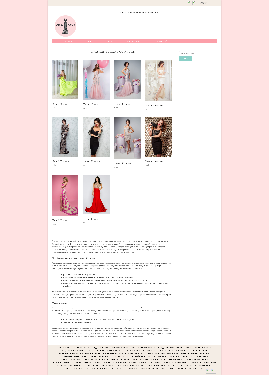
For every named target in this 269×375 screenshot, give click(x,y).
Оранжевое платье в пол (204, 362)
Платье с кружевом (157, 356)
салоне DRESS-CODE (61, 241)
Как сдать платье (136, 12)
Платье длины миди (70, 359)
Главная (68, 41)
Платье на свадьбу (150, 368)
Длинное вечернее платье (73, 356)
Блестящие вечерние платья (101, 365)
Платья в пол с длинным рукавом (162, 365)
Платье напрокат (140, 359)
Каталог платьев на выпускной (107, 350)
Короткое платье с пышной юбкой (129, 356)
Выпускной (161, 41)
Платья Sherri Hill (82, 347)
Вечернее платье (158, 359)
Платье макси (201, 356)
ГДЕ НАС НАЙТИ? (134, 41)
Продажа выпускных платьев (76, 350)
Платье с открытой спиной (96, 359)
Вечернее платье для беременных (120, 362)
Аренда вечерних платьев (170, 347)
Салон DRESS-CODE (105, 250)
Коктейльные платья (113, 353)
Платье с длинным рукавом (177, 362)
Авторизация (151, 12)
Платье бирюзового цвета (70, 353)
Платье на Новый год (63, 362)
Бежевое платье (132, 350)
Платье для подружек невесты (176, 368)
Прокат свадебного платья (88, 362)
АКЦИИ (110, 41)
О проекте (122, 12)
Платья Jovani (64, 347)
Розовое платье (92, 353)
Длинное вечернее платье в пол (196, 353)
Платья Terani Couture (128, 368)
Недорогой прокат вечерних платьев (110, 347)
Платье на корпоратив (197, 359)
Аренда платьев (176, 359)
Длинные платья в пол (99, 356)
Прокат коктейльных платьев (71, 365)
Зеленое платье (150, 350)
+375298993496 (205, 3)
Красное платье (183, 350)
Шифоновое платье (120, 359)
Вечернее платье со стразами (80, 368)
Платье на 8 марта (105, 368)
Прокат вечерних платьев (143, 347)
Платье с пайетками (134, 353)
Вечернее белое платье (150, 362)
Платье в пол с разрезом (180, 356)
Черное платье (200, 350)
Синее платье (166, 350)
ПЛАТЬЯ (89, 41)
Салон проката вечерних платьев (196, 365)
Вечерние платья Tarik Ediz (130, 365)
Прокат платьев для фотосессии (162, 353)
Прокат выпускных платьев (198, 347)
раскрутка (198, 368)
